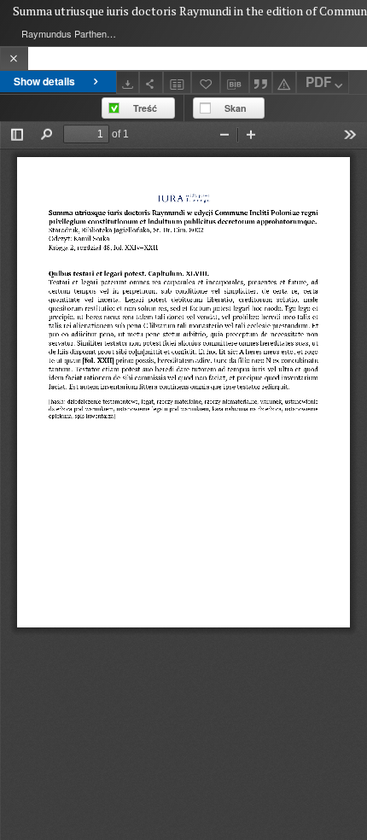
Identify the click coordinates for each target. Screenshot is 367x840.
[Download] (128, 82)
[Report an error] (284, 82)
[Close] (14, 58)
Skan (235, 108)
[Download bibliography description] (234, 83)
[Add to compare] (177, 82)
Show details (44, 81)
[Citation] (261, 82)
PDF (318, 82)
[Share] (151, 82)
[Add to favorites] (205, 82)
